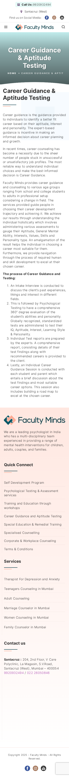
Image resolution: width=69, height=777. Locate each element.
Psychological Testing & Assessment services (31, 493)
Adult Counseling (17, 598)
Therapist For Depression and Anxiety (32, 579)
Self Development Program (24, 482)
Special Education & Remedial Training (33, 524)
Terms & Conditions (18, 549)
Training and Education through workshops (27, 505)
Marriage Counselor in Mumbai (27, 608)
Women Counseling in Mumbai (26, 617)
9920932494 (14, 673)
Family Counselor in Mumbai (25, 627)
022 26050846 (38, 673)
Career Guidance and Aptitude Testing (33, 516)
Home (12, 73)
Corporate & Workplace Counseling (30, 541)
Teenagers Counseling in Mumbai (28, 589)
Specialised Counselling (21, 533)
